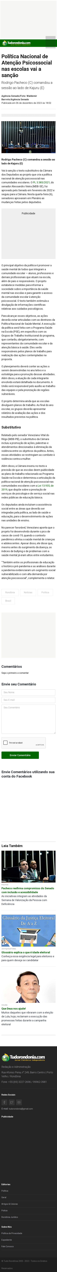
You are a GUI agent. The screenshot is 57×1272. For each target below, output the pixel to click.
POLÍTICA (4, 885)
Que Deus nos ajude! (13, 1008)
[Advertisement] (28, 635)
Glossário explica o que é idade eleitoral (25, 952)
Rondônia (10, 592)
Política (45, 592)
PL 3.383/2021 (41, 182)
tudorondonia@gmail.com (21, 1109)
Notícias (28, 592)
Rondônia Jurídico (9, 1217)
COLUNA (4, 1005)
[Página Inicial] (16, 43)
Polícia (4, 1210)
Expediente (6, 1240)
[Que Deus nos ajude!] (28, 986)
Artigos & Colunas (9, 1204)
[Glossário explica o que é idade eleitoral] (28, 930)
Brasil (8, 600)
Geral (3, 1197)
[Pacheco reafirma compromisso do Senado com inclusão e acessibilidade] (28, 866)
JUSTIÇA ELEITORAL (8, 949)
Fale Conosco (7, 1246)
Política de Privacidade (11, 1233)
